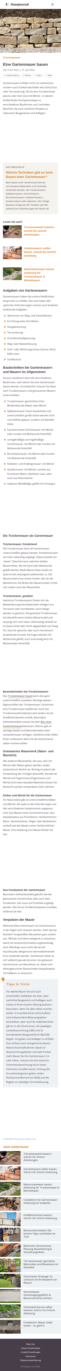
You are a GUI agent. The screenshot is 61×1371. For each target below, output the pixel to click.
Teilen (38, 75)
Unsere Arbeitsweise (30, 1348)
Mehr (50, 75)
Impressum (30, 1356)
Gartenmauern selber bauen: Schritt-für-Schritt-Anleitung (40, 252)
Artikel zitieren (13, 75)
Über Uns (30, 1344)
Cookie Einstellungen (30, 1352)
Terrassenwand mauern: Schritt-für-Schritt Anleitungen (39, 231)
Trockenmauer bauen (20, 696)
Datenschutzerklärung (30, 1360)
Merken (28, 75)
